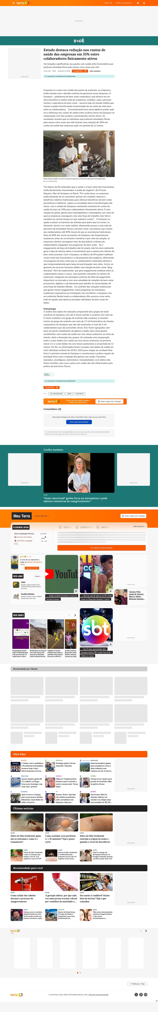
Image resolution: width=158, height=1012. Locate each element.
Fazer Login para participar (79, 422)
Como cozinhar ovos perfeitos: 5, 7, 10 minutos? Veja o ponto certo (60, 838)
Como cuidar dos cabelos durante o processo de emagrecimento (23, 898)
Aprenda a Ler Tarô (32, 568)
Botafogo (59, 760)
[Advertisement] (130, 855)
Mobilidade (94, 760)
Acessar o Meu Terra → (42, 516)
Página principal (23, 3)
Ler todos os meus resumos (101, 548)
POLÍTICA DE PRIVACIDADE (98, 995)
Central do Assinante (123, 3)
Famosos (59, 776)
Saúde (69, 394)
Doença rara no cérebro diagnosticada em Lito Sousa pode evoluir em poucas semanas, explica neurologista (33, 915)
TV (57, 792)
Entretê (93, 792)
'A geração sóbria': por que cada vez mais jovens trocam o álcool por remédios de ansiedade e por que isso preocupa (61, 898)
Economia (24, 792)
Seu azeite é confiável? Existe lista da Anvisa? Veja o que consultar (95, 898)
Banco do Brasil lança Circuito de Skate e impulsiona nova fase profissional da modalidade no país (66, 915)
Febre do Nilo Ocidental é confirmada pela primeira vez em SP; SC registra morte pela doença (67, 856)
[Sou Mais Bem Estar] (48, 374)
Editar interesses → (139, 526)
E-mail (138, 3)
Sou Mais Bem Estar (56, 394)
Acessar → (38, 576)
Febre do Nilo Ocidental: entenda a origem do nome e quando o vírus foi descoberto (95, 838)
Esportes (61, 910)
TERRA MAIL (108, 3)
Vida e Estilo (79, 394)
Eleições (23, 760)
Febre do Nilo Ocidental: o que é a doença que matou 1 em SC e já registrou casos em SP (33, 856)
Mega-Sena (24, 776)
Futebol (93, 776)
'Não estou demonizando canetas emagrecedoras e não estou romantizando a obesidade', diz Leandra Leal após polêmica (102, 915)
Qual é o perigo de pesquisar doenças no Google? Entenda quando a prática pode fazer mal (103, 856)
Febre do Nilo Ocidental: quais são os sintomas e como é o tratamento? (26, 838)
